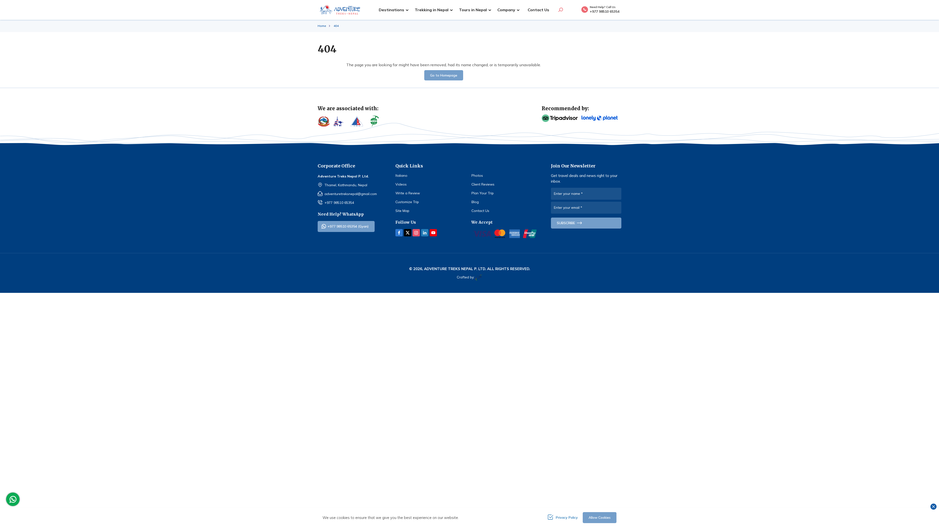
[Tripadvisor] (560, 118)
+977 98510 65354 (339, 202)
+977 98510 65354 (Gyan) (348, 226)
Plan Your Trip (482, 193)
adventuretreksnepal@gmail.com (350, 194)
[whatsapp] (14, 499)
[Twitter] (407, 232)
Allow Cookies (600, 517)
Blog (475, 202)
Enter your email (568, 207)
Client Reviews (482, 184)
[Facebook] (399, 232)
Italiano (401, 175)
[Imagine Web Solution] (478, 278)
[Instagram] (416, 232)
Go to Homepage (443, 75)
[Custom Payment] (505, 233)
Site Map (402, 211)
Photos (477, 175)
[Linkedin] (424, 232)
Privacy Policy (567, 517)
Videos (401, 184)
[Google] (599, 118)
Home (322, 26)
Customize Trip (407, 202)
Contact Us (538, 9)
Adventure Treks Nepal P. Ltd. (455, 268)
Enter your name (568, 193)
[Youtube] (433, 232)
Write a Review (407, 193)
